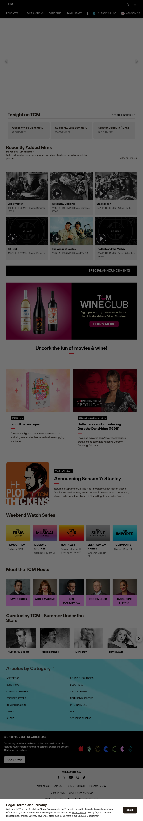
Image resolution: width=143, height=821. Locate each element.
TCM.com (23, 809)
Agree (130, 810)
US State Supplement (88, 816)
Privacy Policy (79, 812)
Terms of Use (71, 809)
